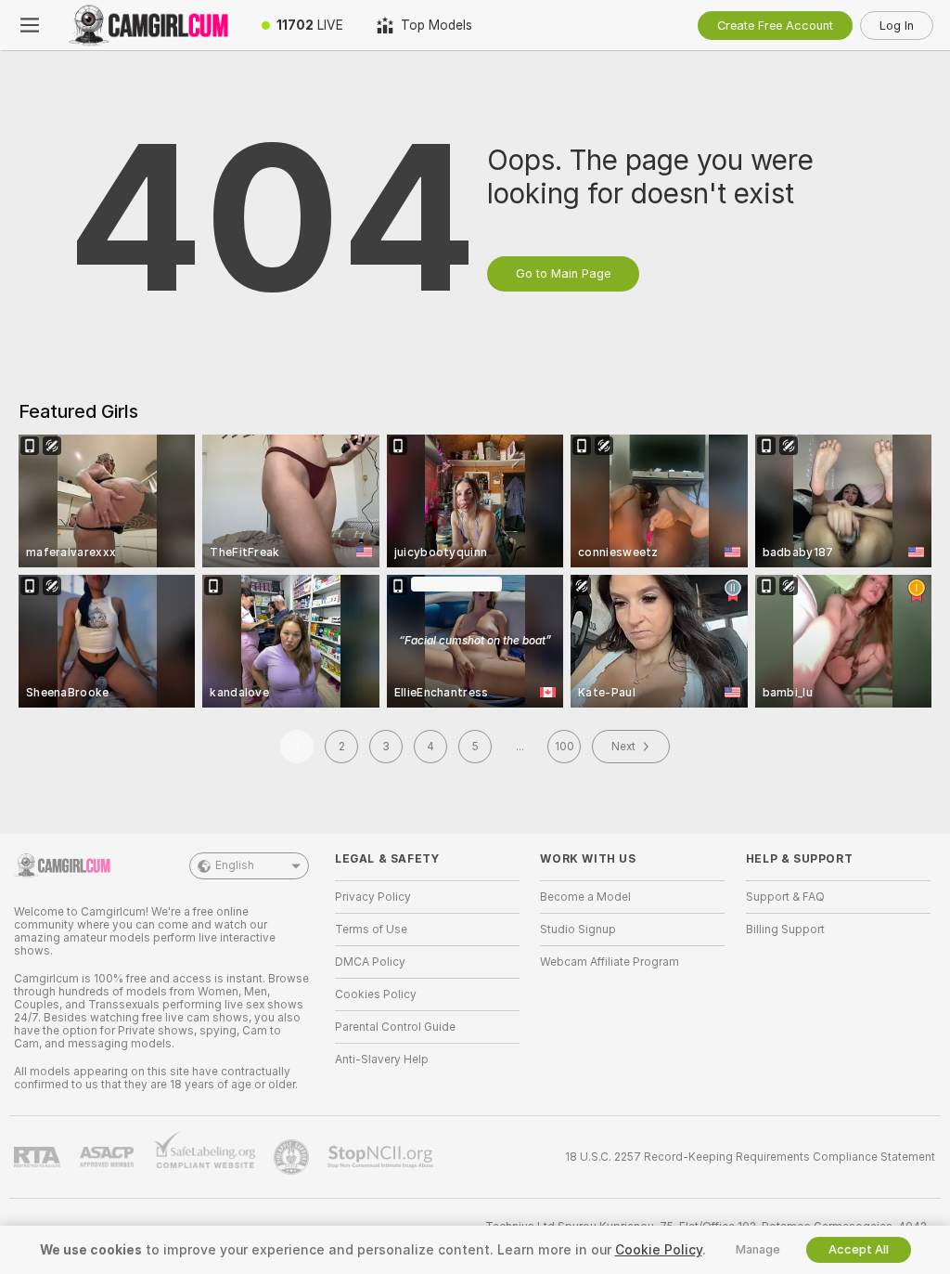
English (234, 865)
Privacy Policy (373, 897)
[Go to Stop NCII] (382, 1157)
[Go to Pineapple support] (293, 1157)
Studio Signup (578, 929)
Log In (896, 25)
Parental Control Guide (395, 1027)
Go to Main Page (563, 273)
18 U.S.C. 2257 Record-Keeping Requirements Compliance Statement (750, 1157)
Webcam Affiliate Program (609, 962)
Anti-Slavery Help (382, 1059)
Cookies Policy (376, 994)
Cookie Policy (658, 1249)
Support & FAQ (785, 897)
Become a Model (585, 897)
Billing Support (785, 929)
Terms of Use (371, 929)
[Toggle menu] (29, 25)
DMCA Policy (370, 962)
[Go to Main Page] (152, 25)
